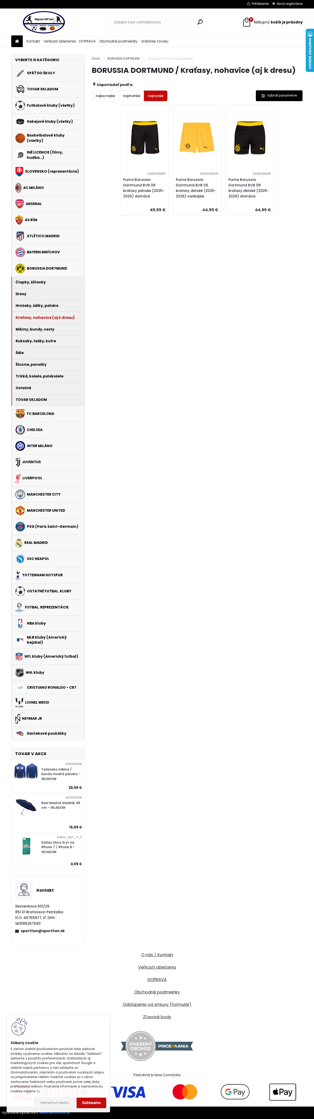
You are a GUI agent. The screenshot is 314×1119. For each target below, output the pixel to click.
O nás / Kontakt (157, 955)
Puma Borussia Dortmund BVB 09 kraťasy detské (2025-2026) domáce (248, 188)
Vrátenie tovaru (154, 41)
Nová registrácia (290, 3)
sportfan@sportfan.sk (43, 930)
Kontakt (33, 41)
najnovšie (155, 96)
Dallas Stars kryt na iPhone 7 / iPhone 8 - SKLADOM (58, 847)
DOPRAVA (87, 41)
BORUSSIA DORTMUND (124, 58)
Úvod (96, 58)
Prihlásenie (260, 3)
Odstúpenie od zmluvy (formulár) (157, 1004)
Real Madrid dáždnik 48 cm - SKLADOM (60, 805)
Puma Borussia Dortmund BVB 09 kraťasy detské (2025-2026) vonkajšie (196, 188)
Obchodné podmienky (118, 41)
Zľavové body (157, 1017)
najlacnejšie (105, 96)
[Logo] (42, 22)
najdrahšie (131, 96)
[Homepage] (17, 41)
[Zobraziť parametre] (279, 95)
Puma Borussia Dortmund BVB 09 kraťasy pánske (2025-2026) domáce (143, 188)
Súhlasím (91, 1102)
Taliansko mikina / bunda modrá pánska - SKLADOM (60, 774)
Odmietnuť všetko (54, 1103)
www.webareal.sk (54, 1112)
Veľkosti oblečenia (60, 41)
